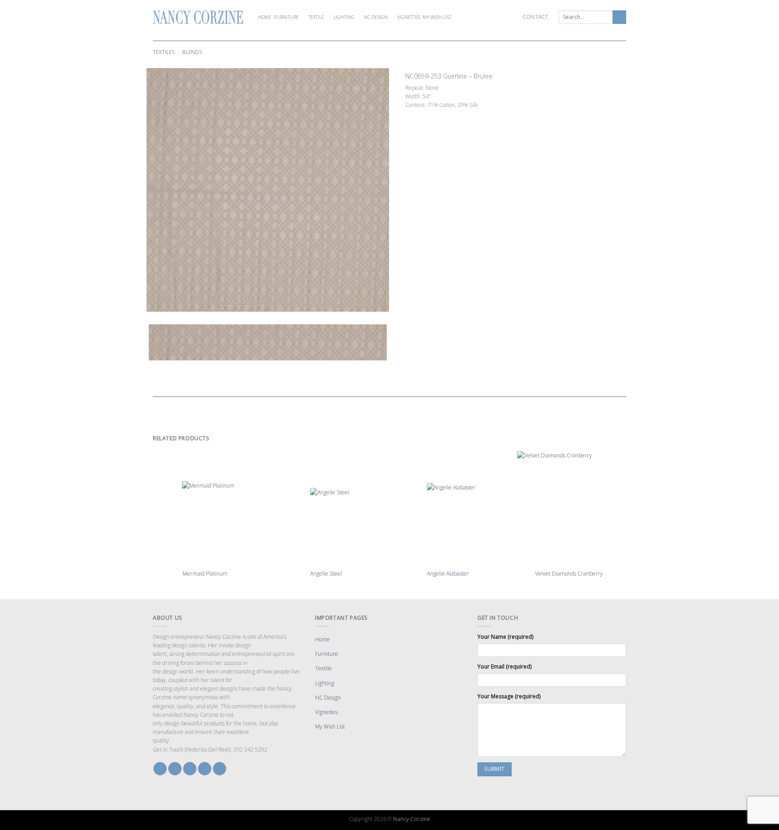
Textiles (163, 52)
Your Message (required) (509, 696)
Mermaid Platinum (205, 573)
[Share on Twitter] (417, 114)
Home (264, 17)
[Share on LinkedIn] (450, 114)
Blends (192, 52)
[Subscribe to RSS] (219, 768)
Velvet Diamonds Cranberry (569, 573)
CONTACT (535, 17)
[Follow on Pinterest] (204, 768)
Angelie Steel (326, 573)
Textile (316, 17)
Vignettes (408, 17)
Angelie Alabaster (448, 573)
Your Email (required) (504, 666)
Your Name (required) (505, 637)
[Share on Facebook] (409, 114)
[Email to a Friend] (425, 114)
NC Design (376, 17)
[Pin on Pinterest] (433, 114)
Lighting (344, 17)
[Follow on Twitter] (190, 768)
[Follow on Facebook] (160, 768)
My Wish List (437, 17)
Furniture (286, 17)
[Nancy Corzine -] (198, 17)
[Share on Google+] (441, 114)
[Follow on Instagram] (175, 768)
